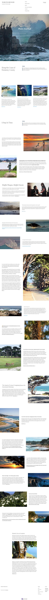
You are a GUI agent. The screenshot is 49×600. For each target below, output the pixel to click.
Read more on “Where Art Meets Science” (25, 171)
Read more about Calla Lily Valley (34, 504)
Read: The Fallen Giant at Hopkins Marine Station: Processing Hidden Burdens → (12, 228)
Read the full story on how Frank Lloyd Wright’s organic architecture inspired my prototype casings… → (12, 447)
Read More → (3, 106)
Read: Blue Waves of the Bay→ (26, 245)
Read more (25, 365)
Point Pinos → (25, 315)
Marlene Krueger (8, 2)
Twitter (46, 591)
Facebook (46, 588)
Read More (7, 484)
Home (26, 1)
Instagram (46, 589)
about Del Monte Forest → (31, 365)
